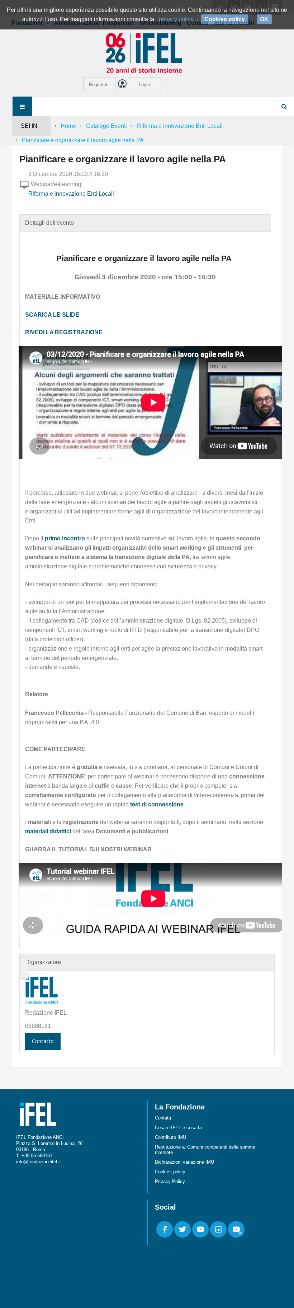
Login (144, 84)
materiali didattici (48, 831)
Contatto (43, 1040)
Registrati (99, 84)
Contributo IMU (170, 1137)
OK (264, 19)
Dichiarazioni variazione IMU (184, 1162)
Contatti (163, 1118)
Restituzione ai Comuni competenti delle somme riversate (205, 1149)
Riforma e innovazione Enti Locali (180, 126)
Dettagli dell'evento (49, 223)
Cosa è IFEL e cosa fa (178, 1127)
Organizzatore (43, 962)
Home (68, 126)
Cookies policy (170, 1171)
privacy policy (176, 19)
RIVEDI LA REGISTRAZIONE (64, 332)
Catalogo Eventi (106, 126)
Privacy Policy (170, 1181)
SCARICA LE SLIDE (52, 315)
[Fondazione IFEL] (147, 52)
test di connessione (157, 804)
